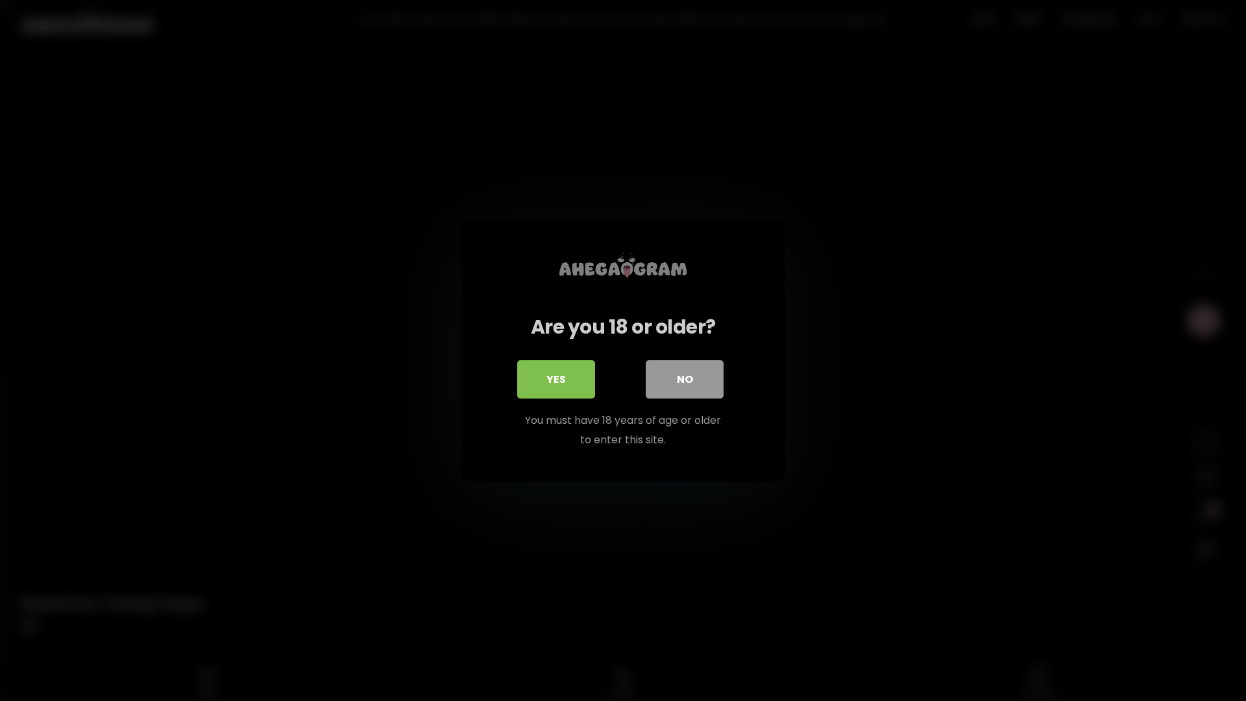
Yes (556, 379)
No (685, 379)
